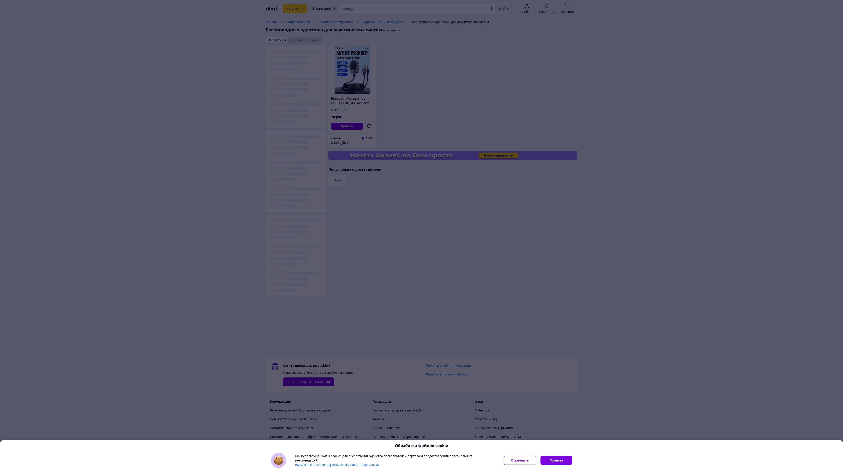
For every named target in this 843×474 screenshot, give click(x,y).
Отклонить (520, 460)
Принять (556, 460)
